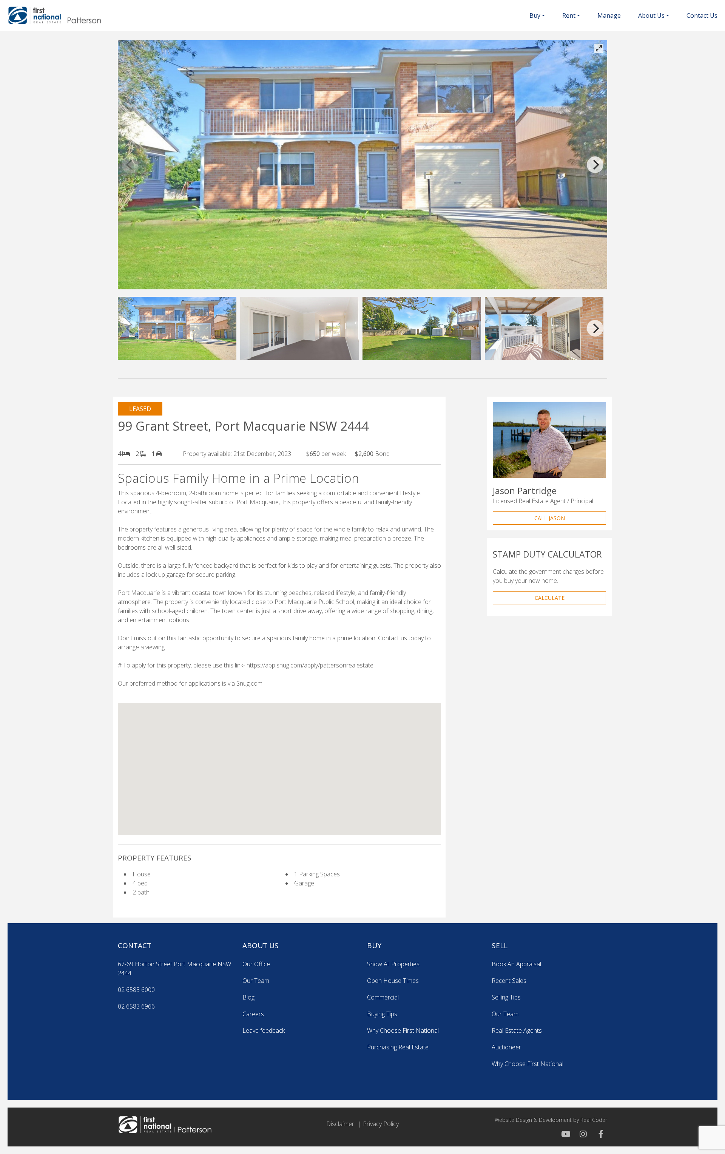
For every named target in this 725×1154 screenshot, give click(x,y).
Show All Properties (393, 964)
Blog (248, 997)
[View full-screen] (598, 48)
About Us (651, 15)
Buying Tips (382, 1014)
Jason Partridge (525, 490)
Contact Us (701, 15)
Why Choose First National (403, 1030)
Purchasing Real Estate (398, 1047)
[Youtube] (565, 1134)
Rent (568, 15)
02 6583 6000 (136, 990)
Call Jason (549, 518)
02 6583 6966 (136, 1006)
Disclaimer (340, 1124)
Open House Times (393, 980)
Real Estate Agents (517, 1030)
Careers (253, 1014)
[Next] (595, 164)
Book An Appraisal (516, 964)
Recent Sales (509, 980)
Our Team (255, 980)
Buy (534, 15)
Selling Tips (506, 997)
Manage (609, 15)
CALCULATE (550, 597)
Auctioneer (506, 1047)
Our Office (256, 964)
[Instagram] (582, 1134)
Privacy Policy (381, 1124)
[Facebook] (598, 1134)
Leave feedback (263, 1030)
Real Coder (593, 1119)
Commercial (383, 997)
